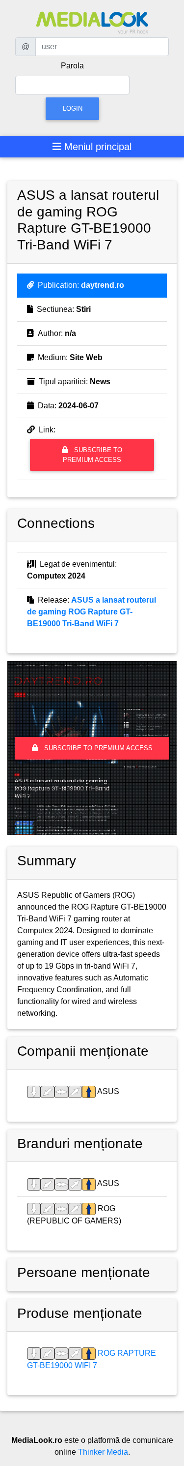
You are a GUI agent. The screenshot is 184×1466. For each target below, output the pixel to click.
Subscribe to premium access (92, 454)
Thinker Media (103, 1452)
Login (72, 108)
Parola (72, 65)
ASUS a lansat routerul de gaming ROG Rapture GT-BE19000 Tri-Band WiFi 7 (91, 612)
